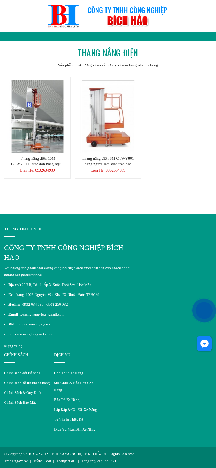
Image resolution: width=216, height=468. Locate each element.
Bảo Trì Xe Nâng (67, 400)
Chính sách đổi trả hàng (22, 373)
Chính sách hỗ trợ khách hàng (27, 383)
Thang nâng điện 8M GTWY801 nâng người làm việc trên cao (108, 161)
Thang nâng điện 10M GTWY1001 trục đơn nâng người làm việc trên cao (37, 161)
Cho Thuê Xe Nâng (68, 373)
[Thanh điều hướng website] (6, 36)
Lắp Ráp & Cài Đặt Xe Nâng (75, 409)
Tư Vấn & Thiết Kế (68, 419)
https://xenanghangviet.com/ (30, 334)
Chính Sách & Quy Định (22, 393)
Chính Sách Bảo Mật (20, 402)
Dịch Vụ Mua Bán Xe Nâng (75, 429)
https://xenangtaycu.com (36, 324)
